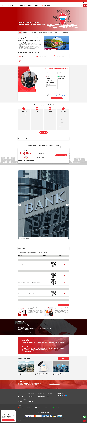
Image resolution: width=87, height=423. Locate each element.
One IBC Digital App (46, 5)
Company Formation (11, 5)
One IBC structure (52, 420)
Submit (57, 98)
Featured (19, 32)
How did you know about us (50, 82)
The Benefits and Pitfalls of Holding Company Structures (42, 374)
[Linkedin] (62, 395)
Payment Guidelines (31, 393)
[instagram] (64, 395)
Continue (8, 420)
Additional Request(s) (60, 78)
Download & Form (66, 32)
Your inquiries (48, 78)
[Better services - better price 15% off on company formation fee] (48, 311)
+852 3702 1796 (25, 407)
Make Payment (49, 393)
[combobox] (80, 3)
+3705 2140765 (10, 2)
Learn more (54, 383)
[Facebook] (58, 395)
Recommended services (43, 32)
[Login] (85, 3)
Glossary (39, 398)
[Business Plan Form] (64, 264)
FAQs (60, 32)
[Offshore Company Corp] (4, 5)
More (52, 5)
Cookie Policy (20, 401)
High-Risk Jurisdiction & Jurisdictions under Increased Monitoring (31, 397)
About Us (19, 393)
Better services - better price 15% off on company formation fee (62, 308)
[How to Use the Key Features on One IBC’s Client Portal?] (22, 311)
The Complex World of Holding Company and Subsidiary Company (60, 374)
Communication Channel (61, 74)
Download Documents (41, 393)
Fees (29, 32)
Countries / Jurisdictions (41, 396)
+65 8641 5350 (57, 407)
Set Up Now (85, 5)
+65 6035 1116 (43, 407)
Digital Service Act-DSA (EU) (22, 399)
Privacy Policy (64, 95)
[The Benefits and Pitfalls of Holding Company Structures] (43, 366)
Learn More (43, 244)
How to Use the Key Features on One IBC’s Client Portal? (34, 308)
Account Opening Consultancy (22, 5)
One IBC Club (37, 5)
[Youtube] (60, 395)
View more (63, 358)
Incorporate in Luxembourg (61, 155)
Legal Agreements (20, 396)
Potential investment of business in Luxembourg (25, 374)
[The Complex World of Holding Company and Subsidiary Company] (61, 366)
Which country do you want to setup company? (50, 87)
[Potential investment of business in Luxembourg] (26, 366)
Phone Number (48, 74)
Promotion (56, 32)
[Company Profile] (64, 293)
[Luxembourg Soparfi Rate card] (64, 275)
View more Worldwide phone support (43, 412)
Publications (50, 32)
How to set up (25, 32)
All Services (30, 5)
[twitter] (66, 395)
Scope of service (34, 32)
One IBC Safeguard (30, 399)
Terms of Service (58, 95)
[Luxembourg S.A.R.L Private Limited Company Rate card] (64, 282)
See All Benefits (28, 351)
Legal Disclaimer (30, 401)
